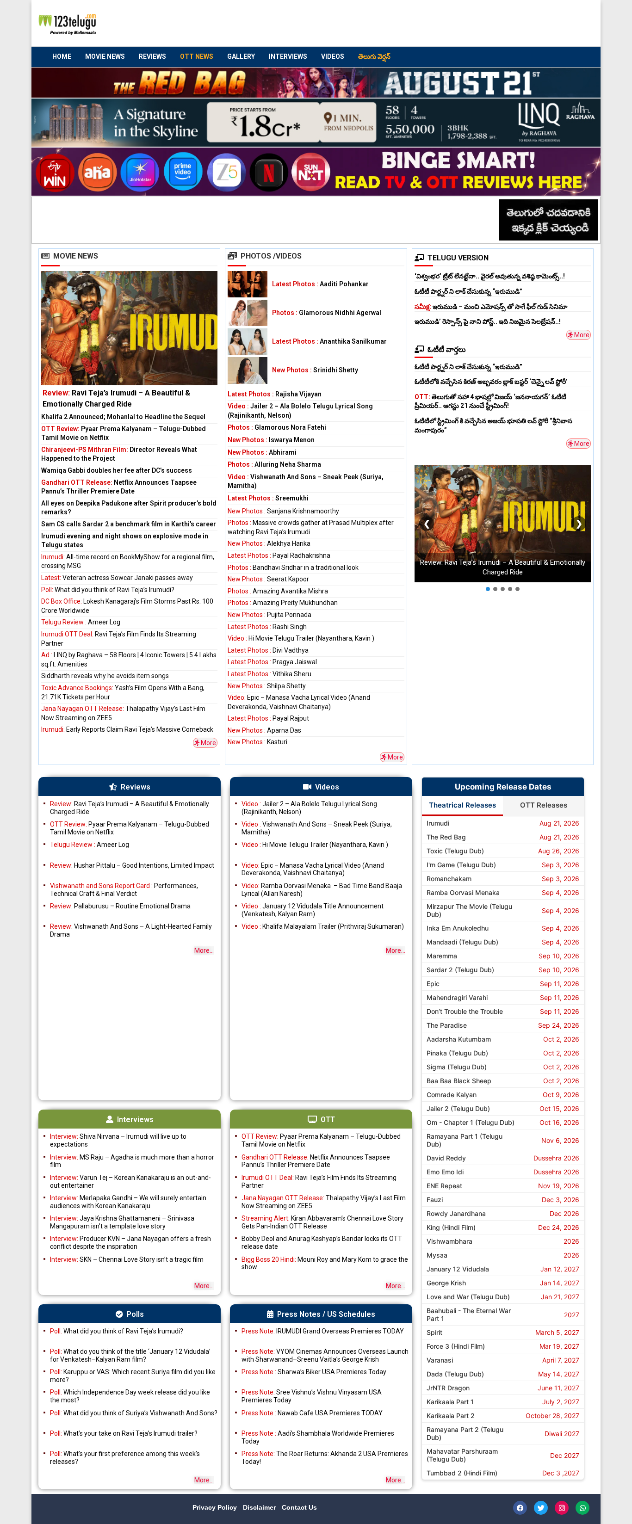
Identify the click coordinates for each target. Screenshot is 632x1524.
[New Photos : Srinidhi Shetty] (247, 370)
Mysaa (437, 1255)
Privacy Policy (215, 1507)
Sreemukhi (268, 498)
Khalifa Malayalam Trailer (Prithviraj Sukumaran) (323, 926)
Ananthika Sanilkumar (329, 341)
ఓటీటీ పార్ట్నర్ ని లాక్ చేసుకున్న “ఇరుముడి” (468, 291)
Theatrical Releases (462, 805)
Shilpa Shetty (267, 686)
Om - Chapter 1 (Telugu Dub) (470, 1122)
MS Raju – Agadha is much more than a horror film (132, 1161)
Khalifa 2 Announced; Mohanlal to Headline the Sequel (123, 416)
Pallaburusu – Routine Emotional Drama (120, 906)
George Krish (446, 1283)
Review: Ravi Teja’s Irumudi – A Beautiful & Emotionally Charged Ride (502, 567)
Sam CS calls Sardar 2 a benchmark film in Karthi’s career (128, 524)
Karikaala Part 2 (451, 1415)
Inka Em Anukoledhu (458, 928)
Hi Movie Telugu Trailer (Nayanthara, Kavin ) (301, 638)
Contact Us (299, 1507)
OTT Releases (543, 805)
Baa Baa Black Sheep (459, 1081)
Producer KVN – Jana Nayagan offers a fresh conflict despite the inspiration (130, 1242)
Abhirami (262, 452)
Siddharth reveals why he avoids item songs (105, 675)
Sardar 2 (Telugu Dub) (460, 970)
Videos (332, 56)
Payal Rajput (268, 718)
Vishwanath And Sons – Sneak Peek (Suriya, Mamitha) (317, 828)
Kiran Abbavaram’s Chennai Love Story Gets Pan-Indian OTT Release (322, 1222)
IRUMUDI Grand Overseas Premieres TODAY (323, 1331)
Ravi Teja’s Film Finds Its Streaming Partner (319, 1181)
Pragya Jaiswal (272, 662)
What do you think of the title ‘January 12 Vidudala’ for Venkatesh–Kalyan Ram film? (130, 1355)
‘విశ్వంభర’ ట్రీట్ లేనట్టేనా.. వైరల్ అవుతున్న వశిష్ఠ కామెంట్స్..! (490, 276)
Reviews (152, 56)
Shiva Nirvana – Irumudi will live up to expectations (118, 1140)
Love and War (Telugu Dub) (468, 1297)
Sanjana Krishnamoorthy (283, 511)
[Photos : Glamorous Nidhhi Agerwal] (247, 313)
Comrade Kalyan (452, 1094)
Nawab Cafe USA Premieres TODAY (312, 1413)
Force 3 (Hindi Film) (456, 1346)
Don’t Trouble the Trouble (465, 1011)
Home (61, 56)
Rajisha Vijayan (275, 394)
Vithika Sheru (269, 674)
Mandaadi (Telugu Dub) (462, 942)
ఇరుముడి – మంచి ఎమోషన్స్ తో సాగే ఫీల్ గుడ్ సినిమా (491, 306)
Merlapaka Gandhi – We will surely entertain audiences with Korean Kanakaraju (128, 1201)
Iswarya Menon (271, 440)
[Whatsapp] (582, 1508)
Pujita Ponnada (269, 614)
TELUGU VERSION (458, 257)
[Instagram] (562, 1508)
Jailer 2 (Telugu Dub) (458, 1108)
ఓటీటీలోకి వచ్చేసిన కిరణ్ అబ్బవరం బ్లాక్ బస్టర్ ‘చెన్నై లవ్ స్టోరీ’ (491, 381)
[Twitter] (541, 1508)
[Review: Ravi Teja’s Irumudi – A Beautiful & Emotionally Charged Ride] (129, 340)
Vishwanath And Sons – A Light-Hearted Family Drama (131, 930)
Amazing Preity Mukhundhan (283, 602)
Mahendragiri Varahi (457, 997)
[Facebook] (520, 1508)
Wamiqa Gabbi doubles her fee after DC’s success (116, 470)
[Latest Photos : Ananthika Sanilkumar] (247, 341)
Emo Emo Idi (445, 1172)
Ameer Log (80, 622)
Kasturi (257, 742)
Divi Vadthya (268, 650)
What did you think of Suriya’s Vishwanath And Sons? (133, 1413)
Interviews (288, 56)
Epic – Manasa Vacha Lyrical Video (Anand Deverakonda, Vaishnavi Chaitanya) (313, 869)
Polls (135, 1314)
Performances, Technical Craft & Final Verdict (124, 889)
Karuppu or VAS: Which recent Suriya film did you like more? (133, 1375)
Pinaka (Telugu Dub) (457, 1053)
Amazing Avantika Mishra (278, 591)
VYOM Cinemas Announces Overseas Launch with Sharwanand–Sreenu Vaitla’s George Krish (325, 1355)
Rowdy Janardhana (456, 1213)
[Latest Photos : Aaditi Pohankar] (247, 284)
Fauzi (435, 1199)
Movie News (105, 56)
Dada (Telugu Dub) (455, 1374)
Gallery (241, 56)
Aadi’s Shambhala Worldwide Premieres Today (318, 1437)
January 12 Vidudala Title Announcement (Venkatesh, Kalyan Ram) (313, 910)
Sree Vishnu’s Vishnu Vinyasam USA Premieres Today (312, 1396)
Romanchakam (449, 878)
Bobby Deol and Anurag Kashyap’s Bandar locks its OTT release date (322, 1242)
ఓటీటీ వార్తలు (447, 349)
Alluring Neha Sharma (274, 464)
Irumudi (438, 823)
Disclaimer (260, 1507)
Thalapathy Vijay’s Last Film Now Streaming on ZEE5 (324, 1201)
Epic (433, 983)
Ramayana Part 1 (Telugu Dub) (464, 1140)
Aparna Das (264, 730)
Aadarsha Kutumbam (459, 1039)
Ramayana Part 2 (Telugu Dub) (465, 1433)
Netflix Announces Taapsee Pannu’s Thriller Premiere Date (316, 1161)
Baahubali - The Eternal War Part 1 (469, 1314)
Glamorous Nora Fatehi (277, 427)
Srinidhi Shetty (315, 370)
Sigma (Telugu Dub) (457, 1067)
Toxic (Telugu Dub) (455, 851)
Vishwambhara (449, 1241)
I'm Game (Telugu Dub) (461, 865)
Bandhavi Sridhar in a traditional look (293, 567)
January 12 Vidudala (458, 1269)
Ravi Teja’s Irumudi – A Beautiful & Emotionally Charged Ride (129, 807)
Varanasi (440, 1360)
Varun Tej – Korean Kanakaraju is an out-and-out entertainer (130, 1181)
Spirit (434, 1332)
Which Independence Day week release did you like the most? (130, 1396)
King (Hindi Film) (451, 1227)
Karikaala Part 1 (450, 1402)
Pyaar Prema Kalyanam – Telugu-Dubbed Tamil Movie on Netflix (129, 828)
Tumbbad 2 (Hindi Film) (462, 1473)
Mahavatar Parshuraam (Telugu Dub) (462, 1455)
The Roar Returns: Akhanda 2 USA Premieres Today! (325, 1457)
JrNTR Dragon (448, 1388)
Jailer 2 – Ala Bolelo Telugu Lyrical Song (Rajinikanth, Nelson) (309, 807)
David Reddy (446, 1158)
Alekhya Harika (269, 543)
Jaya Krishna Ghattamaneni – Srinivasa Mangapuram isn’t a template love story (122, 1222)
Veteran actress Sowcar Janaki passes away (117, 577)
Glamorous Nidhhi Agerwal (326, 312)
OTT (328, 1119)
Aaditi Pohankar (320, 284)
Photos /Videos (271, 256)
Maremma (442, 956)
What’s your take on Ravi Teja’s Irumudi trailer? (124, 1433)
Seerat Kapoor (268, 579)
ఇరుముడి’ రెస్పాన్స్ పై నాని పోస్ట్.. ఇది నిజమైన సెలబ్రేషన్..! (488, 321)
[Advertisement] (418, 23)
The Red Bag (446, 837)
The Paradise (447, 1025)
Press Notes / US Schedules (326, 1314)
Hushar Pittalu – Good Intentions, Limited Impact (132, 865)
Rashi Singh (267, 626)
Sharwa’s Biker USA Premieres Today (314, 1372)
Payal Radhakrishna (279, 555)
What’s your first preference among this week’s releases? (125, 1457)
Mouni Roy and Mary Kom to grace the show (325, 1263)
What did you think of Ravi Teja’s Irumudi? (107, 589)
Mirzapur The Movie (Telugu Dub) (469, 910)
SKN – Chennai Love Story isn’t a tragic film (127, 1259)
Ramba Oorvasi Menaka (463, 892)
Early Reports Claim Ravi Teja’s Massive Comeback (127, 729)
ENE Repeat (444, 1186)
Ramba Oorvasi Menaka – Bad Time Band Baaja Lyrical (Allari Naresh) (322, 889)
